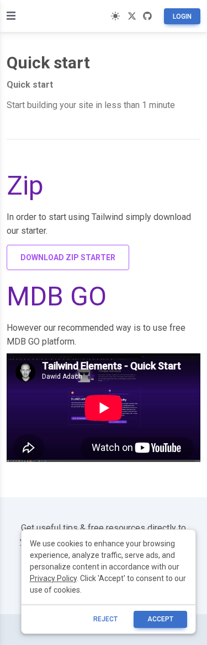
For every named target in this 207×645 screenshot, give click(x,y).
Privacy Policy (53, 578)
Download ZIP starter (67, 257)
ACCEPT (160, 619)
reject (105, 619)
